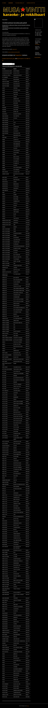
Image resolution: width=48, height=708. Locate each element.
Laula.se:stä (14, 49)
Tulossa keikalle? (19, 2)
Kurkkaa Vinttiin (31, 2)
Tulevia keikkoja (37, 57)
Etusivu (4, 2)
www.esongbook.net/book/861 (14, 52)
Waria (28, 705)
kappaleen (18, 55)
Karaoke (10, 2)
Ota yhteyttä (37, 44)
